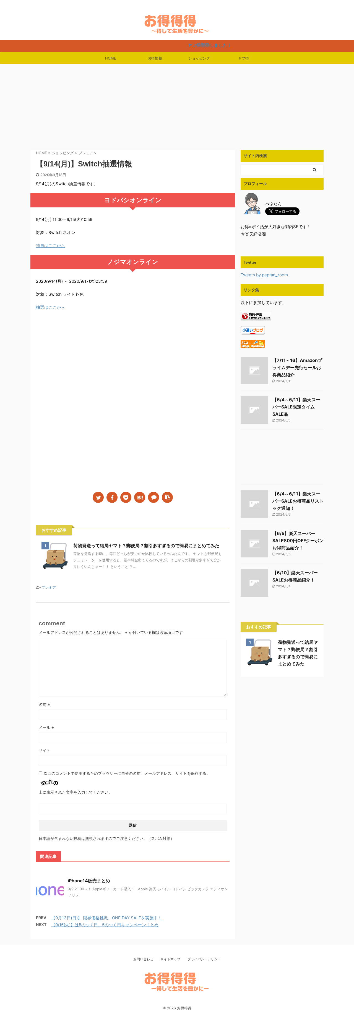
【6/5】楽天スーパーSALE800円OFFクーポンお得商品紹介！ (298, 541)
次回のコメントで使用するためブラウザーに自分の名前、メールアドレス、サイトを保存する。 (127, 773)
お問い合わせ (143, 959)
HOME (110, 58)
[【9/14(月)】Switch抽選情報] (139, 497)
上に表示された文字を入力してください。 (75, 792)
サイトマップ (170, 959)
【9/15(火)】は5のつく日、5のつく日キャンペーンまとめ (104, 924)
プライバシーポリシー (204, 959)
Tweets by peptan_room (264, 274)
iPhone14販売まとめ (89, 880)
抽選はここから (50, 245)
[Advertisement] (177, 105)
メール (46, 727)
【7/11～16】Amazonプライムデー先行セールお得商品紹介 (297, 367)
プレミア (48, 587)
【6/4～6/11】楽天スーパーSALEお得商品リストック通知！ (298, 501)
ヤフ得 (243, 58)
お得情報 (155, 58)
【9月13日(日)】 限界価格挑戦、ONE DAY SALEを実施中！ (106, 917)
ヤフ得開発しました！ (190, 45)
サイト (44, 750)
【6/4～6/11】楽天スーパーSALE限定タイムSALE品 (296, 407)
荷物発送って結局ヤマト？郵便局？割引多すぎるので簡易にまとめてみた (146, 545)
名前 (44, 704)
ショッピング (199, 58)
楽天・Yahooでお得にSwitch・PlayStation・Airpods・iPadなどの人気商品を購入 (177, 1001)
